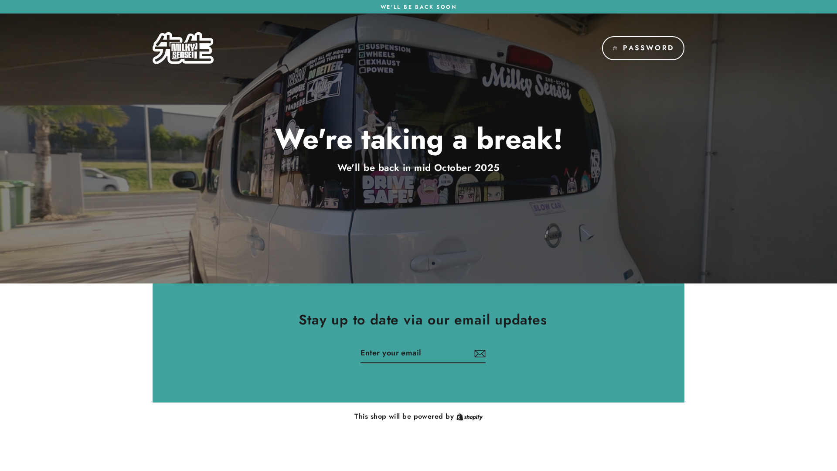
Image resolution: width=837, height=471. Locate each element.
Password (648, 48)
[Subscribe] (479, 353)
